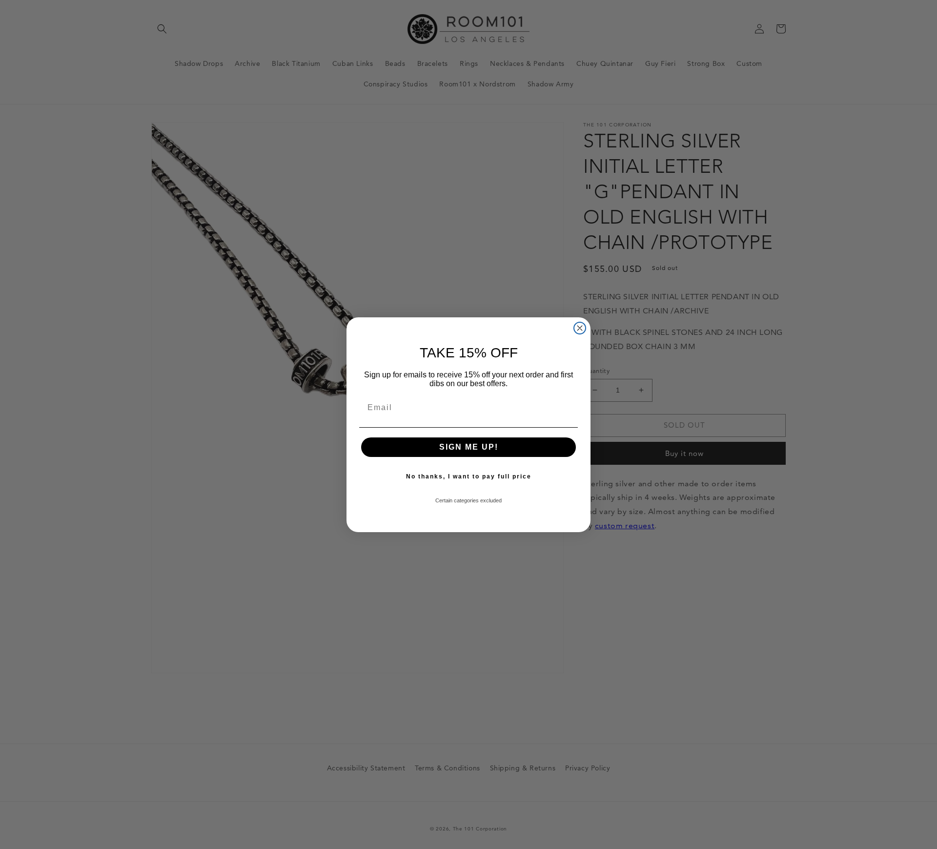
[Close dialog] (580, 328)
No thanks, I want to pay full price (468, 476)
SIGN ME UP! (468, 447)
